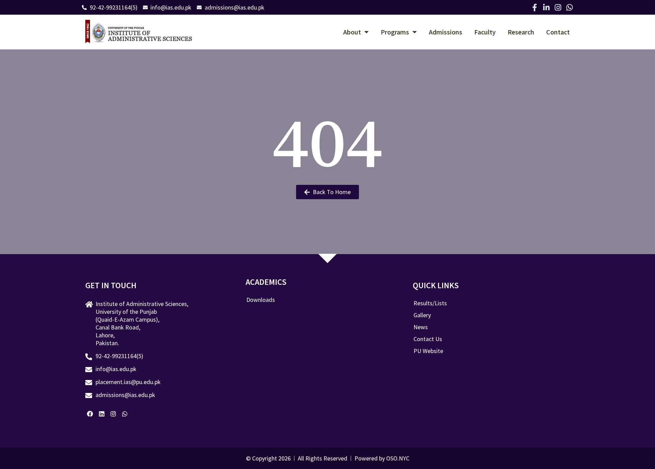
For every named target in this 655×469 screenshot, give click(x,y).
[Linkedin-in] (546, 7)
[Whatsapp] (569, 7)
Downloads (260, 299)
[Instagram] (558, 7)
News (420, 327)
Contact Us (427, 339)
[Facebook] (90, 414)
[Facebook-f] (534, 7)
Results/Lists (430, 303)
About (352, 32)
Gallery (422, 315)
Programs (395, 32)
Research (521, 32)
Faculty (485, 32)
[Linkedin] (102, 414)
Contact (558, 32)
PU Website (428, 351)
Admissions (445, 32)
